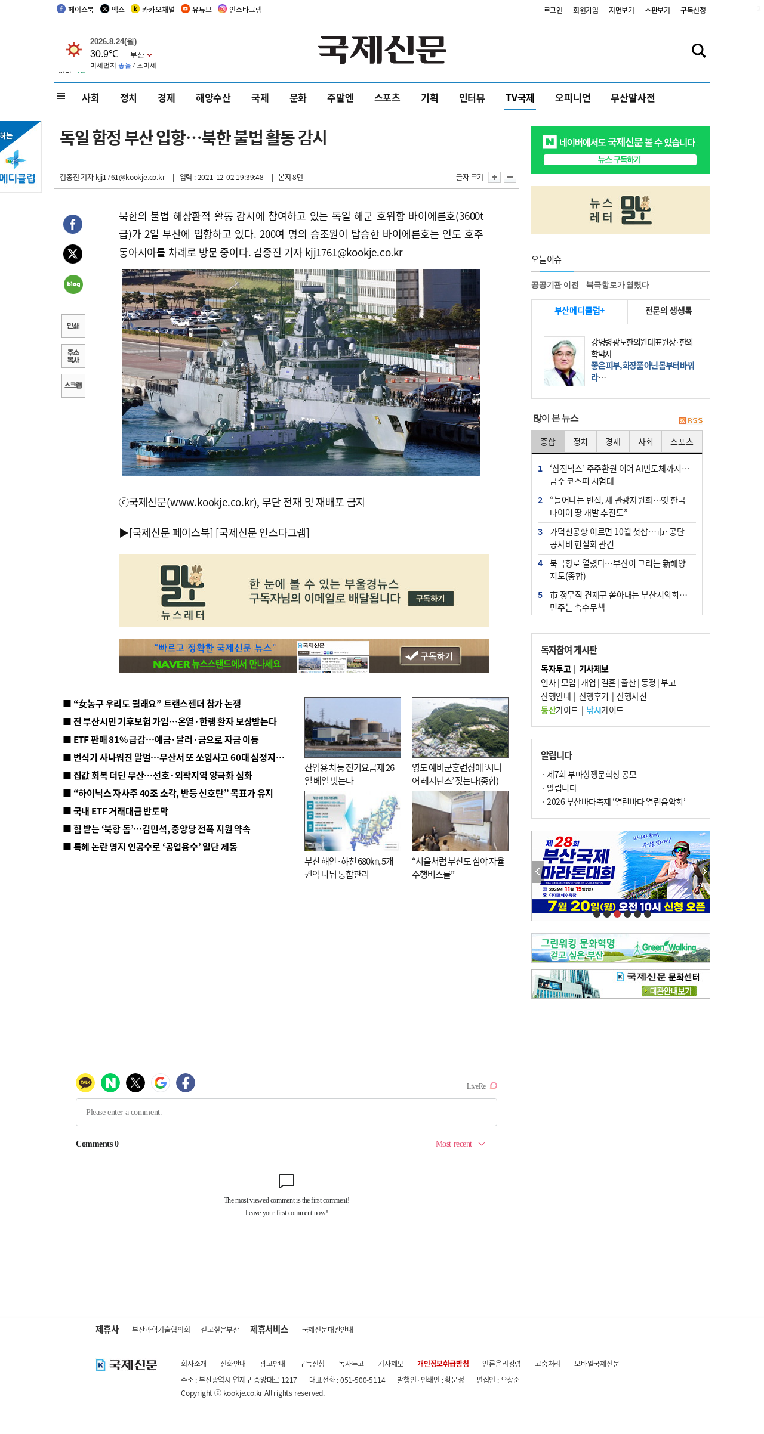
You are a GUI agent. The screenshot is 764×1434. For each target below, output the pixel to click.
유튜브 (201, 9)
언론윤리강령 (501, 1363)
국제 (260, 97)
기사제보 (390, 1363)
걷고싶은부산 (220, 1329)
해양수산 (213, 97)
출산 (628, 682)
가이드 (559, 710)
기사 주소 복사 (73, 357)
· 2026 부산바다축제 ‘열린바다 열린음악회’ (613, 801)
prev (538, 872)
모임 (568, 682)
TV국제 (520, 97)
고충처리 (547, 1363)
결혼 (608, 682)
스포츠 (387, 97)
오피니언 (572, 97)
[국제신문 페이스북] (171, 532)
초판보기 (657, 10)
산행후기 (594, 696)
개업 (588, 682)
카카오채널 (158, 9)
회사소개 (194, 1363)
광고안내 (272, 1363)
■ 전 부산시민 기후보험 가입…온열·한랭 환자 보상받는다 (170, 721)
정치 (129, 97)
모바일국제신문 (597, 1363)
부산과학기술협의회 (161, 1329)
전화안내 (233, 1363)
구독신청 (693, 10)
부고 (668, 682)
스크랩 (73, 387)
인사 (548, 682)
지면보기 (621, 10)
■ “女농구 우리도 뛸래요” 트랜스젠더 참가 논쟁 (152, 703)
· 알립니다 (559, 788)
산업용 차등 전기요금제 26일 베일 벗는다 (349, 774)
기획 (430, 97)
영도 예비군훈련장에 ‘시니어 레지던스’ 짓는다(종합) (456, 774)
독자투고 (351, 1363)
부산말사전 (633, 97)
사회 (91, 97)
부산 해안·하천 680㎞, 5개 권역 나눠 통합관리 (348, 867)
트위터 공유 (73, 256)
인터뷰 (472, 97)
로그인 (553, 10)
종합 (548, 441)
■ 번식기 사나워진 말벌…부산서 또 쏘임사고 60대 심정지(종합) (181, 757)
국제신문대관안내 (327, 1329)
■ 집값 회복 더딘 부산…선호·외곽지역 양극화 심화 (157, 775)
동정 (648, 682)
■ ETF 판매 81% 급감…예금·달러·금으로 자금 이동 (161, 739)
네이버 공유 (73, 285)
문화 (298, 97)
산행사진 (631, 696)
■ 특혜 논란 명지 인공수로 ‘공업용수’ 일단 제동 (150, 846)
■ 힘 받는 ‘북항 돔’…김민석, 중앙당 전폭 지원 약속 (157, 828)
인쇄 (73, 327)
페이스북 (81, 9)
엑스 (118, 9)
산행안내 (556, 696)
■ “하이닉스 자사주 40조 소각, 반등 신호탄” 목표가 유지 (168, 792)
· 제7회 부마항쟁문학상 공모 (588, 774)
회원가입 (586, 10)
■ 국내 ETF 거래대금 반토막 (115, 810)
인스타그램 (245, 9)
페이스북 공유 (73, 226)
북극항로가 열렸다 (617, 284)
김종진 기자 (77, 177)
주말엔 (340, 97)
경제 (166, 97)
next (703, 872)
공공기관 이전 (555, 284)
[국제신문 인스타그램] (262, 532)
